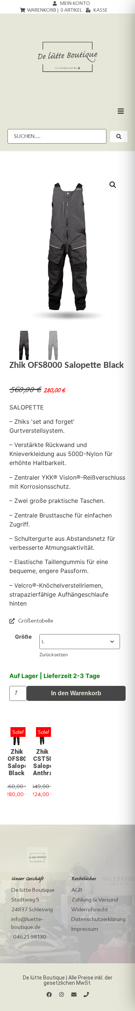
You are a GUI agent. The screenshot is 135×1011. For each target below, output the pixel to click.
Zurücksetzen (53, 654)
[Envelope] (74, 994)
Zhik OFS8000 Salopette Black (22, 762)
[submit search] (119, 136)
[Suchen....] (57, 136)
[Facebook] (49, 994)
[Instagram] (61, 994)
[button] (121, 111)
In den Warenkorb (76, 693)
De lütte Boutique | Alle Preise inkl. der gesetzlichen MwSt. (67, 980)
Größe (23, 636)
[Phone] (86, 994)
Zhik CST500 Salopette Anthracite (48, 762)
